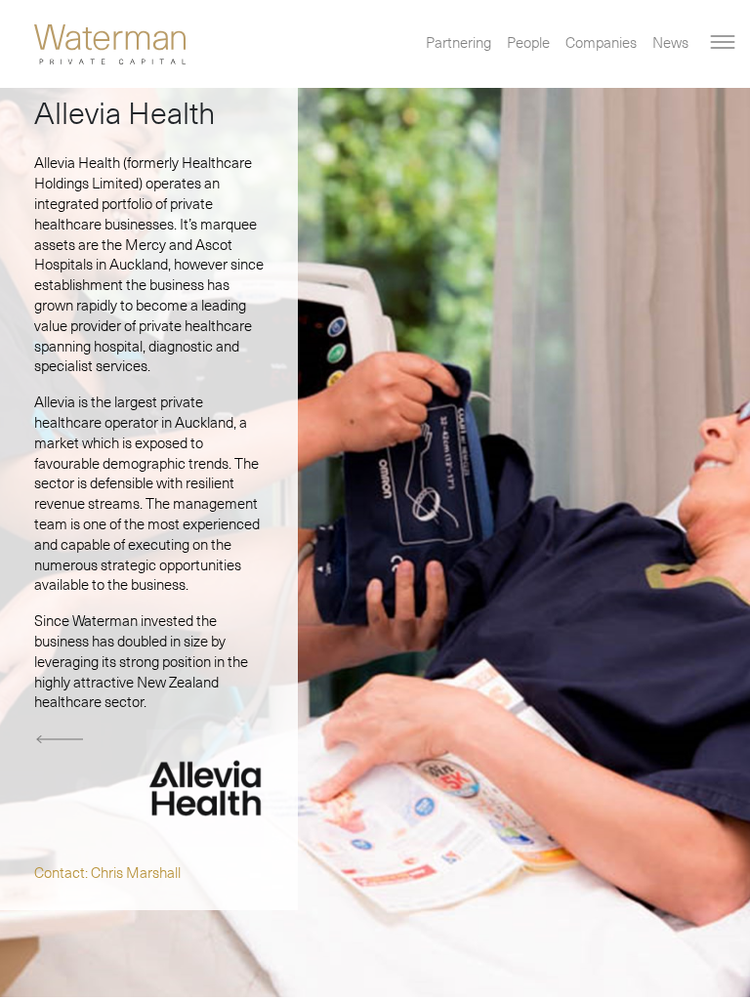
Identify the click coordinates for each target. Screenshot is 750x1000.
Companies (601, 43)
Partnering (458, 43)
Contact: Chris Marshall (107, 873)
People (528, 43)
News (670, 43)
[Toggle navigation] (722, 42)
